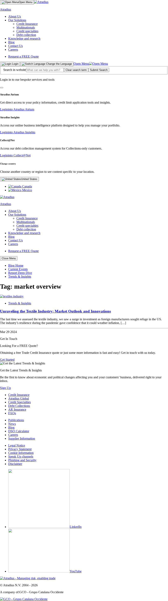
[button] (76, 70)
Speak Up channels (20, 456)
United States (29, 179)
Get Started (7, 359)
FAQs (12, 413)
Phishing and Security (22, 460)
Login (17, 109)
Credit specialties (27, 31)
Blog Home (15, 265)
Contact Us (15, 46)
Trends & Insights (19, 276)
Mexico (26, 190)
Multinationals (25, 27)
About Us (14, 16)
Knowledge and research (24, 38)
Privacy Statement (20, 449)
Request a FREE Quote (23, 56)
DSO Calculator (18, 431)
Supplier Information (21, 438)
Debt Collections (19, 406)
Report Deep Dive (20, 273)
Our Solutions (17, 20)
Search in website (14, 69)
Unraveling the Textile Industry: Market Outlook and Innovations (55, 311)
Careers (13, 49)
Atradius (5, 9)
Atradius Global (18, 398)
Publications (16, 420)
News (12, 424)
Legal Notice (16, 445)
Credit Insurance (27, 24)
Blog (11, 42)
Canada (26, 186)
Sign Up (5, 388)
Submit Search (99, 69)
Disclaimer (15, 464)
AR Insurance (17, 409)
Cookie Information (21, 453)
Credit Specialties (19, 402)
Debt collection (26, 35)
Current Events (18, 269)
